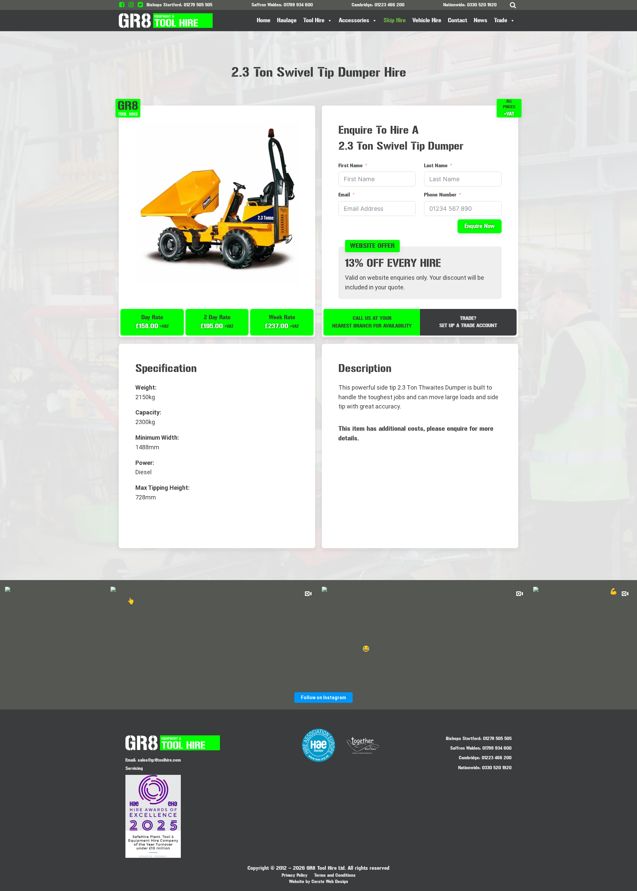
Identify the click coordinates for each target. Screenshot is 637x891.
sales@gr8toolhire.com (159, 760)
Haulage (287, 20)
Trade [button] (500, 20)
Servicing (134, 768)
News (480, 20)
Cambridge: (469, 757)
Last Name (436, 165)
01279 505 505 (198, 4)
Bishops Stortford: (463, 738)
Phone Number (440, 194)
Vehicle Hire (426, 20)
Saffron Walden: (465, 748)
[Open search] (513, 5)
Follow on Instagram (323, 697)
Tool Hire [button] (313, 20)
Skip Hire (395, 20)
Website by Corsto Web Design (318, 881)
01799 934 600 (298, 4)
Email (344, 194)
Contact (457, 20)
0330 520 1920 (482, 4)
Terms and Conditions (335, 875)
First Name (350, 165)
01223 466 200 (389, 4)
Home (263, 20)
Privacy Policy (295, 875)
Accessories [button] (354, 20)
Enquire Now (479, 226)
